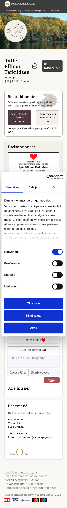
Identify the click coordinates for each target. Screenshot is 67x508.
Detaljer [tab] (33, 187)
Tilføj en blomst (31, 349)
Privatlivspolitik (15, 484)
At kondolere (38, 476)
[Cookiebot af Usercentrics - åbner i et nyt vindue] (47, 176)
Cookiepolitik (38, 484)
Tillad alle (33, 303)
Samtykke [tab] (12, 187)
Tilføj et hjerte (32, 340)
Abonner (50, 488)
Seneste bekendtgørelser (35, 11)
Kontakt (37, 488)
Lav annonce (54, 11)
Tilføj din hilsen (51, 381)
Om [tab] (54, 187)
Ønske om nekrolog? (14, 11)
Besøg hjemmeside (20, 443)
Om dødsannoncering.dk (20, 472)
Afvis (33, 327)
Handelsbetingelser (17, 488)
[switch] (57, 263)
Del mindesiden (52, 66)
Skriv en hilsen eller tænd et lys (48, 117)
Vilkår (34, 480)
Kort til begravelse (16, 480)
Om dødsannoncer (16, 476)
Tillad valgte (33, 315)
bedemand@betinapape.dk (35, 437)
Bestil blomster (19, 117)
